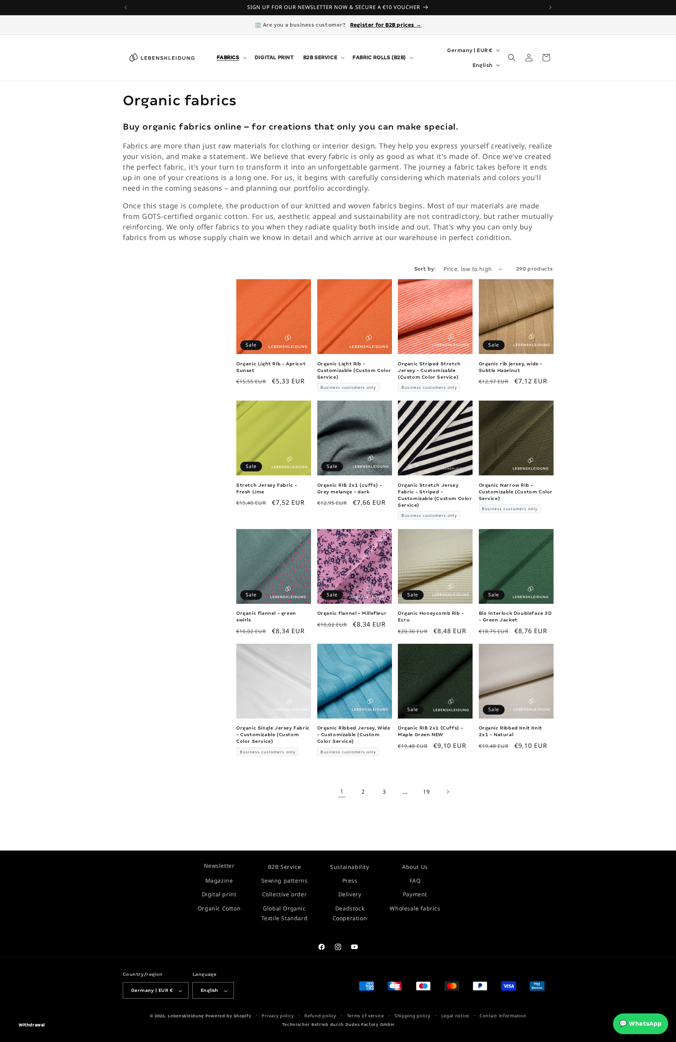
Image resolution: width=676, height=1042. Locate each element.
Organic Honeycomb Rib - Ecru (431, 616)
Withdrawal (32, 1025)
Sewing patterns (284, 880)
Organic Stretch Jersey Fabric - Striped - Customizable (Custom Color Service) (435, 495)
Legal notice (455, 1016)
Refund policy (320, 1016)
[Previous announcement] (125, 7)
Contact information (503, 1016)
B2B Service (284, 866)
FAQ (415, 880)
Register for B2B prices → (385, 25)
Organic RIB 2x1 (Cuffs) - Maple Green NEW (430, 731)
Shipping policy (413, 1016)
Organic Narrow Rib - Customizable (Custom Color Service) (516, 491)
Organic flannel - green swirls (266, 616)
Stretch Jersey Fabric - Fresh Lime (266, 488)
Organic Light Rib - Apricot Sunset (271, 367)
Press (350, 880)
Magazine (219, 880)
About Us (415, 866)
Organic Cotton (219, 908)
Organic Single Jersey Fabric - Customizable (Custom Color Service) (273, 734)
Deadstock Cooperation (350, 913)
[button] (231, 57)
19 (426, 791)
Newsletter (219, 865)
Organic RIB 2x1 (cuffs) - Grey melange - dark (349, 488)
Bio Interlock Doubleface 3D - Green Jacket (515, 616)
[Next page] (447, 791)
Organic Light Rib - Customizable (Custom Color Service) (354, 370)
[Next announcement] (550, 7)
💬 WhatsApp (640, 1023)
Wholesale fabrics (415, 908)
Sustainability (349, 866)
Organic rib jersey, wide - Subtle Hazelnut (511, 367)
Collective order (284, 894)
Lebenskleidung (186, 1016)
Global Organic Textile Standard (284, 913)
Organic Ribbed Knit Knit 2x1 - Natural (510, 731)
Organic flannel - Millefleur (352, 613)
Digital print (219, 894)
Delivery (349, 894)
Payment (415, 894)
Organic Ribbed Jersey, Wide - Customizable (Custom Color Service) (353, 734)
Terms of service (365, 1016)
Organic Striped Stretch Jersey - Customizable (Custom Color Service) (429, 370)
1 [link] (342, 791)
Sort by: (425, 269)
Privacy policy (278, 1016)
